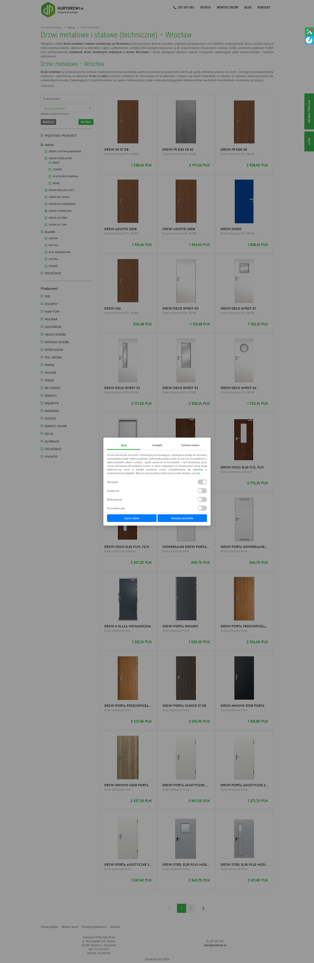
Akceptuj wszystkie (182, 518)
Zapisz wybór (131, 518)
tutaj (198, 473)
